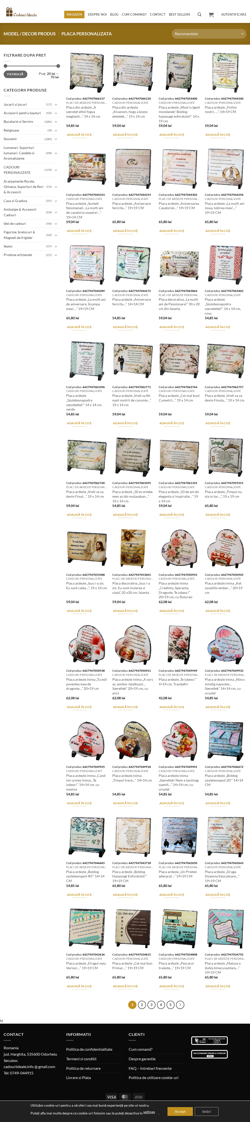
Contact (158, 14)
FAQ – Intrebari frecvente (150, 1068)
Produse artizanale (18, 255)
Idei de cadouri (15, 223)
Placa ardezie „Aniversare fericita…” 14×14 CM (131, 301)
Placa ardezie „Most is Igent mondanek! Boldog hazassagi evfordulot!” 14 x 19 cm (179, 114)
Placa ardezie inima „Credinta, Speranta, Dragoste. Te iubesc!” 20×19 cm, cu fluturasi (175, 590)
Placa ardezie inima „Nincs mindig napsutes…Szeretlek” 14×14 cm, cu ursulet (225, 686)
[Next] (180, 1005)
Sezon (8, 246)
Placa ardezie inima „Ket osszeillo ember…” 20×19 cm (223, 587)
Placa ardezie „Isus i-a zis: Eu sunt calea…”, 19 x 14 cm (86, 585)
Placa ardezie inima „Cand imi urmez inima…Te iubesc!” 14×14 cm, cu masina (85, 782)
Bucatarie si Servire (18, 121)
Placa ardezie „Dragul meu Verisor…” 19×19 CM (86, 965)
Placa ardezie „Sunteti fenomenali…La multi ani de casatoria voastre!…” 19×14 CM (84, 210)
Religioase (11, 130)
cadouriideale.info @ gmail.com (29, 1066)
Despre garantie (142, 1058)
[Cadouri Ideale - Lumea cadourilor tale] (24, 12)
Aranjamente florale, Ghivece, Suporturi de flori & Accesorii (23, 186)
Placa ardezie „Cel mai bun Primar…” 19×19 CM (132, 965)
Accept (180, 1111)
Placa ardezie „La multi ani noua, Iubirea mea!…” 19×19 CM (224, 208)
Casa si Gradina (15, 201)
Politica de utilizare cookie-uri (153, 1077)
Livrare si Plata (78, 1077)
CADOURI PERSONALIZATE (17, 170)
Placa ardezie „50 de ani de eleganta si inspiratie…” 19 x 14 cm (179, 496)
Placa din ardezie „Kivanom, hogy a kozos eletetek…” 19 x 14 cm (130, 111)
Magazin (74, 14)
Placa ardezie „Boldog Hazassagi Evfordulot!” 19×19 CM (129, 876)
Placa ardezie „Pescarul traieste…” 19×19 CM (176, 965)
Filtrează (15, 74)
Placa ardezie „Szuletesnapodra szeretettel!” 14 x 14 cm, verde (84, 402)
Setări (206, 1111)
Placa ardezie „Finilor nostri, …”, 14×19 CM (221, 109)
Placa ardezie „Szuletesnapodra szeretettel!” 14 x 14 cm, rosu (223, 306)
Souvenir (10, 139)
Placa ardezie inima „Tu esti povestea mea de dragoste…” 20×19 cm (86, 683)
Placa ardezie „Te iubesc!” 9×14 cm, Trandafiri (178, 681)
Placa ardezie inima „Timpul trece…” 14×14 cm (132, 777)
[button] (199, 14)
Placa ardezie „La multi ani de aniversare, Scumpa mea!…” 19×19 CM (86, 303)
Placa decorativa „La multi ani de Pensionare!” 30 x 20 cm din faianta (179, 303)
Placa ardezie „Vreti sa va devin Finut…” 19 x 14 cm (85, 494)
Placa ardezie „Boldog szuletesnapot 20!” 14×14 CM (224, 780)
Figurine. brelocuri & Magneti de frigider (19, 234)
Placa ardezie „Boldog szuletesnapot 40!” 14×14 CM (85, 876)
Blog (114, 14)
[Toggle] (56, 104)
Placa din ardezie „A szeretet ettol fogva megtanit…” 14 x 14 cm (83, 111)
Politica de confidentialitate (89, 1049)
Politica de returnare (83, 1068)
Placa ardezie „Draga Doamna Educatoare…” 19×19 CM (222, 876)
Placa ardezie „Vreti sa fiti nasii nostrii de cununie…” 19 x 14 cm (131, 400)
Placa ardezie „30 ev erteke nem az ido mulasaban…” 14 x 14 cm (132, 496)
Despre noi (97, 14)
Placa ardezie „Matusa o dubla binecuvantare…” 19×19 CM (223, 967)
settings (149, 1112)
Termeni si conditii (81, 1058)
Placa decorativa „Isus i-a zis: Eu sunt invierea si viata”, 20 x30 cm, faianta (131, 587)
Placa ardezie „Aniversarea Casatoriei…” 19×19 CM (179, 205)
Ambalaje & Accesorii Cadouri (20, 212)
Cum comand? (134, 14)
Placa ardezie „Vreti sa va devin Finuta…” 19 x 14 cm (224, 397)
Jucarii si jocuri (15, 104)
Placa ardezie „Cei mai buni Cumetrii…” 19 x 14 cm (179, 397)
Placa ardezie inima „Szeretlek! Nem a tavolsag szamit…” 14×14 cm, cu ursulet (178, 782)
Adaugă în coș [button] (79, 134)
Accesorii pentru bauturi (22, 113)
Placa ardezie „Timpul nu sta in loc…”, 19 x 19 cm (223, 494)
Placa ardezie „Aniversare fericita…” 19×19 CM (131, 205)
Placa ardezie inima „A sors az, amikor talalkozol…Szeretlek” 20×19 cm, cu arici (132, 686)
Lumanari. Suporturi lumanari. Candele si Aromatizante (19, 153)
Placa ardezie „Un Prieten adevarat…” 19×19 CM (178, 874)
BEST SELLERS (179, 14)
